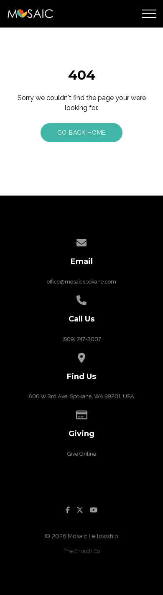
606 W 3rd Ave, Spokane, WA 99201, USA (81, 396)
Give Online (81, 454)
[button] (149, 14)
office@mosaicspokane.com (81, 282)
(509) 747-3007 (81, 339)
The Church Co (82, 551)
